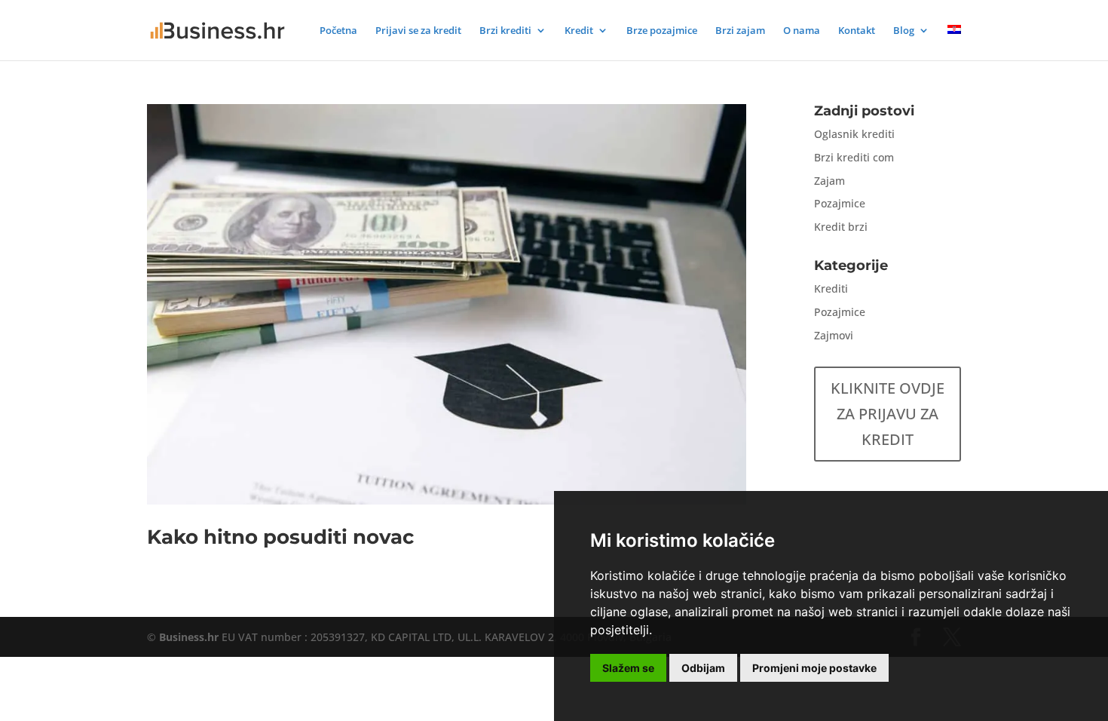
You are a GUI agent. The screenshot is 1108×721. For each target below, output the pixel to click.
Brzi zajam (740, 31)
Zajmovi (833, 335)
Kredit (579, 31)
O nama (801, 31)
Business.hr (189, 637)
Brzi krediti (505, 31)
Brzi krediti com (854, 157)
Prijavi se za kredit (418, 31)
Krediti (831, 288)
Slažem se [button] (628, 667)
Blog (903, 31)
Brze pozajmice (661, 31)
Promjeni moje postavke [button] (814, 667)
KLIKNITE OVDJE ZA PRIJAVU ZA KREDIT (887, 413)
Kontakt (856, 31)
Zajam (829, 180)
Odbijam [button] (703, 667)
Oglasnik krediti (854, 134)
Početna (338, 31)
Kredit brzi (841, 226)
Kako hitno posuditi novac (280, 537)
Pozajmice (839, 203)
